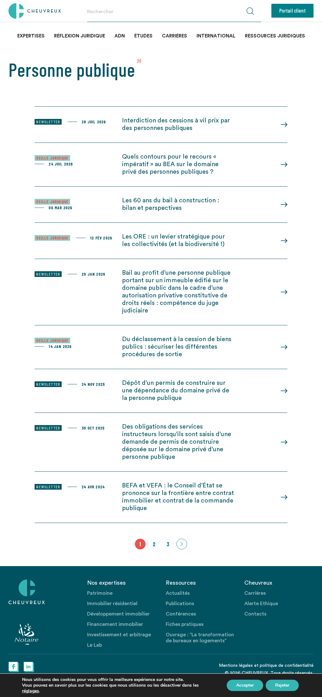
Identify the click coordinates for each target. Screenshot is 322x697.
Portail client (292, 10)
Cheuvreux (34, 11)
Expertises (31, 36)
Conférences (181, 613)
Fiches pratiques (184, 624)
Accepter (245, 685)
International (216, 36)
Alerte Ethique (261, 603)
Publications (180, 603)
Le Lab (94, 645)
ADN (119, 36)
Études (143, 36)
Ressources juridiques (275, 36)
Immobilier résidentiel (112, 603)
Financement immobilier (115, 624)
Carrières (174, 36)
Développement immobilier (118, 613)
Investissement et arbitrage (119, 634)
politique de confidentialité (287, 665)
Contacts (255, 613)
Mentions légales (236, 665)
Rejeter (282, 685)
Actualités (178, 593)
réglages (30, 691)
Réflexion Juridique (79, 36)
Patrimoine (100, 593)
